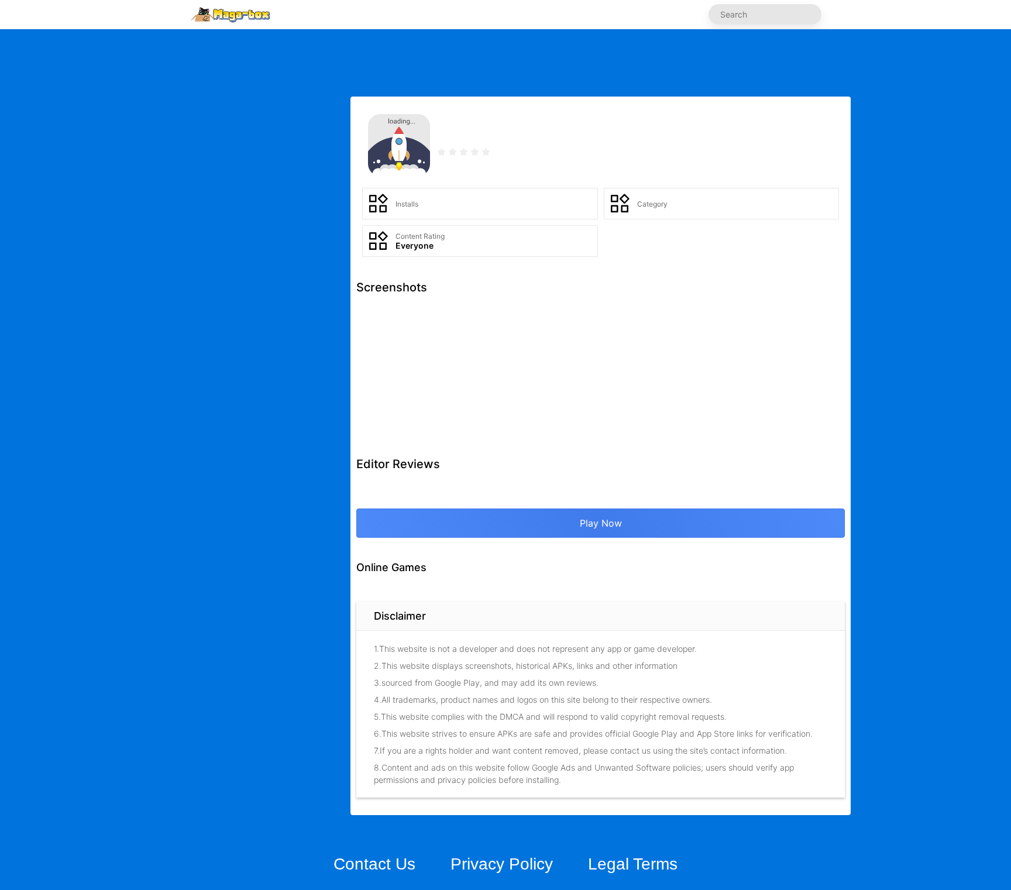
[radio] (442, 153)
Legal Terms (633, 864)
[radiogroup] (463, 153)
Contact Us (374, 864)
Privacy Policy (502, 864)
